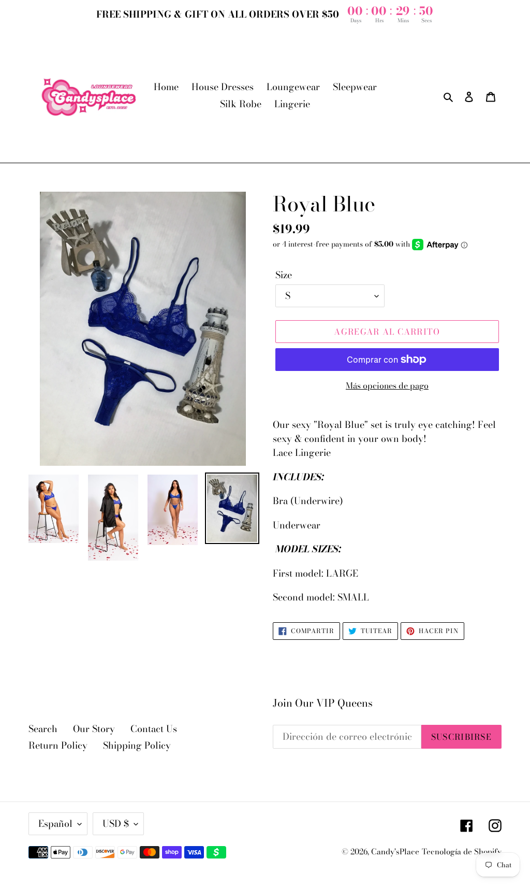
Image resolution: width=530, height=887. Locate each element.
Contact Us (153, 729)
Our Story (94, 729)
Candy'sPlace (395, 851)
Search (42, 729)
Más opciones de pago (387, 385)
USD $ (115, 824)
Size (283, 275)
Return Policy (57, 745)
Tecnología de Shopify (462, 851)
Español (55, 824)
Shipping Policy (137, 745)
